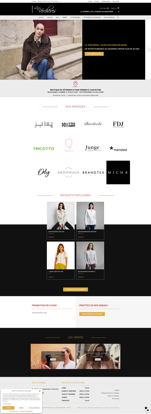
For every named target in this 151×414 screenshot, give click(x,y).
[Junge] (93, 148)
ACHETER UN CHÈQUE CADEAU (75, 289)
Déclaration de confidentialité (26, 411)
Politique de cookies (14, 411)
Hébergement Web (60, 407)
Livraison (116, 390)
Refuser (21, 408)
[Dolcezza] (68, 125)
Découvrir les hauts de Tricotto (105, 55)
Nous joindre (115, 1)
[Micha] (118, 172)
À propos (96, 1)
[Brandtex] (93, 172)
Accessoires (75, 17)
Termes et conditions (113, 396)
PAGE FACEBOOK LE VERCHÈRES (92, 314)
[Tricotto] (43, 148)
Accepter (8, 408)
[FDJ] (118, 125)
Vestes (50, 17)
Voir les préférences (34, 408)
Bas (57, 17)
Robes (64, 17)
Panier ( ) (114, 8)
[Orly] (43, 172)
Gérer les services (7, 403)
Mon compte (103, 8)
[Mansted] (118, 148)
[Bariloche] (93, 125)
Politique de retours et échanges (110, 393)
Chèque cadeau (106, 1)
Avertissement (105, 407)
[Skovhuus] (68, 172)
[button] (40, 391)
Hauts (41, 17)
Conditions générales (114, 407)
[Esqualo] (68, 148)
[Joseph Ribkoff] (43, 125)
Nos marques (109, 17)
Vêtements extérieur (92, 17)
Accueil (90, 1)
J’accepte (53, 359)
